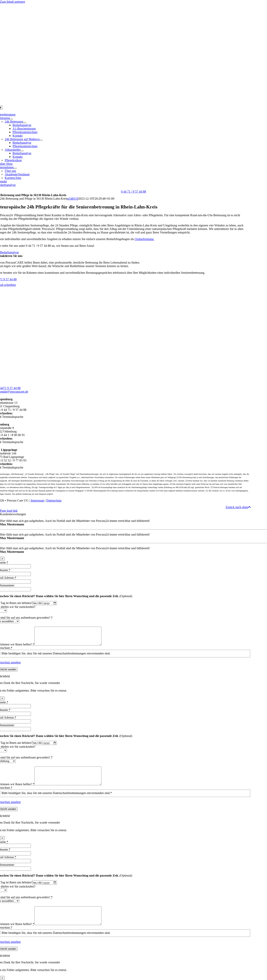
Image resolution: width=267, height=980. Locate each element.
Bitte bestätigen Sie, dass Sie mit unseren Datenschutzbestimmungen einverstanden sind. (56, 653)
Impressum (37, 500)
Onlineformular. (144, 239)
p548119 (72, 198)
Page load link (9, 510)
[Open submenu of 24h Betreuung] (24, 122)
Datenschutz (54, 500)
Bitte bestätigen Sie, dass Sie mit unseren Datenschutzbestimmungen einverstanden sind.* (57, 793)
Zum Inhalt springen (12, 1)
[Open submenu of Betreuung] (11, 119)
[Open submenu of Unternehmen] (15, 168)
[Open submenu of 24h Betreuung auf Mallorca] (41, 140)
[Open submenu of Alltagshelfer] (22, 150)
